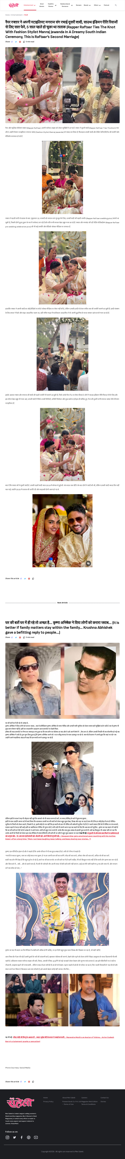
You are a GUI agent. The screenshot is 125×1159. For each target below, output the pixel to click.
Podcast (106, 5)
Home (45, 1097)
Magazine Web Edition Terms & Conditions (89, 1103)
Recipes (78, 5)
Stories (103, 1101)
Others (96, 5)
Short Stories (41, 5)
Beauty (86, 5)
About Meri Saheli (68, 1097)
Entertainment (28, 5)
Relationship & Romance (65, 5)
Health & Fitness (50, 5)
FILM (26, 15)
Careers (84, 1097)
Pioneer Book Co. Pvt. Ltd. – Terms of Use (71, 1103)
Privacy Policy (48, 1101)
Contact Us (105, 1097)
